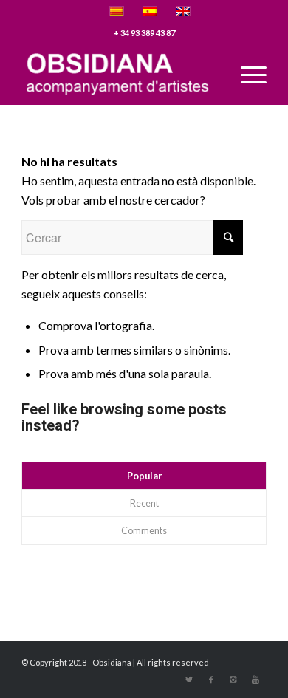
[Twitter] (189, 679)
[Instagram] (233, 679)
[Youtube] (255, 679)
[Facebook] (211, 679)
